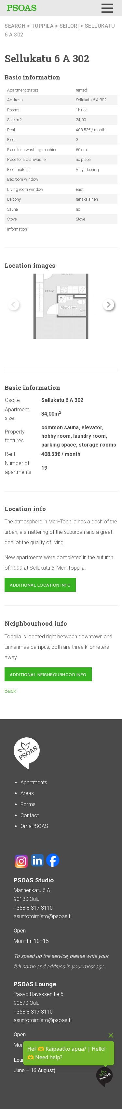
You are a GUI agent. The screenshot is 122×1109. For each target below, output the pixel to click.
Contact (29, 815)
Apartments (33, 782)
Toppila (43, 26)
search (15, 26)
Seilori (69, 26)
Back (10, 691)
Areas (27, 793)
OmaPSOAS (34, 826)
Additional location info (40, 585)
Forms (27, 804)
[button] (108, 304)
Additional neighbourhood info (48, 674)
